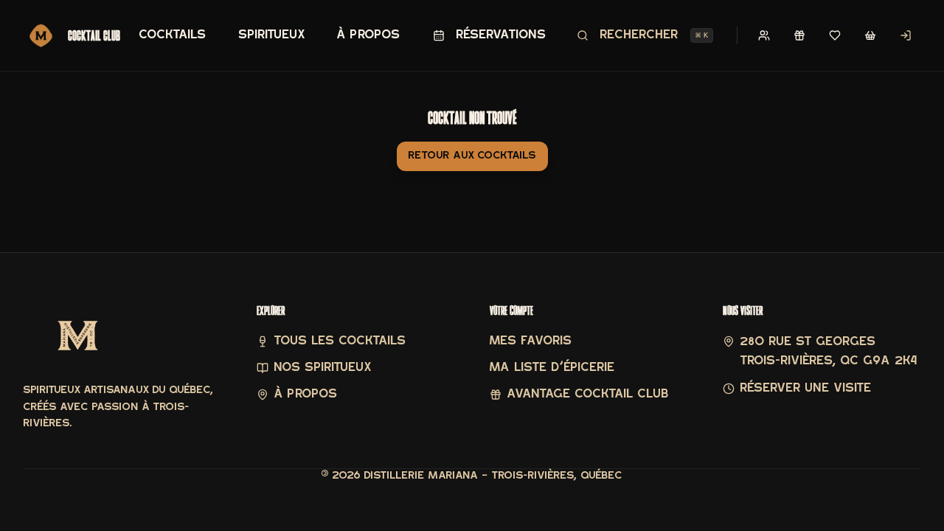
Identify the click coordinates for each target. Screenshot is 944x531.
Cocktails (172, 35)
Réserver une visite (806, 389)
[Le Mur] (764, 35)
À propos (368, 35)
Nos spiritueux (322, 368)
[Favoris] (835, 35)
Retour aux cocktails (472, 156)
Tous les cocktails (340, 341)
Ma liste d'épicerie (552, 368)
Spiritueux (272, 35)
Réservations (501, 35)
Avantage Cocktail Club (588, 394)
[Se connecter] (905, 35)
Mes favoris (531, 341)
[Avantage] (799, 35)
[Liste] (870, 35)
